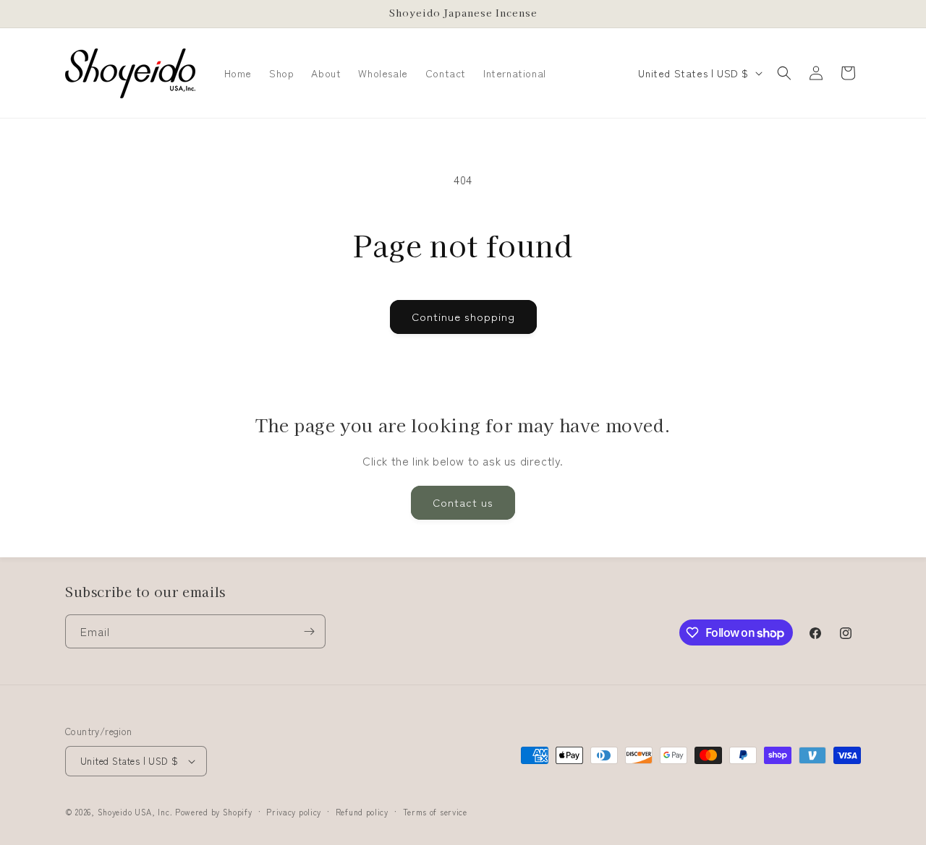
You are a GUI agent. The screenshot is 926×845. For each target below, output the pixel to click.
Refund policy (362, 812)
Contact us (463, 502)
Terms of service (435, 812)
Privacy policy (293, 812)
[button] (784, 73)
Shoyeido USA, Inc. (135, 812)
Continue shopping (463, 316)
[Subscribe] (309, 631)
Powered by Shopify (213, 812)
